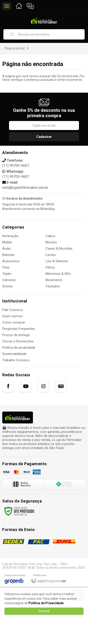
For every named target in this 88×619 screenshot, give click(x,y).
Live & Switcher (57, 261)
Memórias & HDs (58, 274)
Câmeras (9, 280)
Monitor (51, 242)
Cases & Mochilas (59, 249)
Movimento (54, 280)
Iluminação (10, 236)
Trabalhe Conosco (16, 360)
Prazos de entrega (16, 335)
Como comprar (13, 322)
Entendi (44, 611)
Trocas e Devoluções (18, 341)
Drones (7, 286)
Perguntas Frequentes (18, 329)
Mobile (7, 242)
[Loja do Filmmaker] (44, 21)
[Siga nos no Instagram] (43, 386)
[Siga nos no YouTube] (26, 386)
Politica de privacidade (18, 348)
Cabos (50, 236)
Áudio (6, 249)
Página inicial (15, 48)
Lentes (51, 255)
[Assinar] (44, 136)
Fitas (5, 267)
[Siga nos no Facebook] (8, 386)
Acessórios (10, 261)
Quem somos (12, 316)
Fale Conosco (12, 310)
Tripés (6, 274)
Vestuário (53, 286)
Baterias (8, 255)
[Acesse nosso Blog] (61, 386)
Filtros (50, 267)
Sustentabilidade (14, 354)
